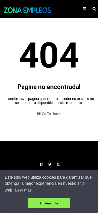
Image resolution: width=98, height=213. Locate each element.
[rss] (58, 164)
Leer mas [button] (23, 190)
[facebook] (41, 164)
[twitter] (50, 164)
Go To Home (51, 114)
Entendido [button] (49, 203)
